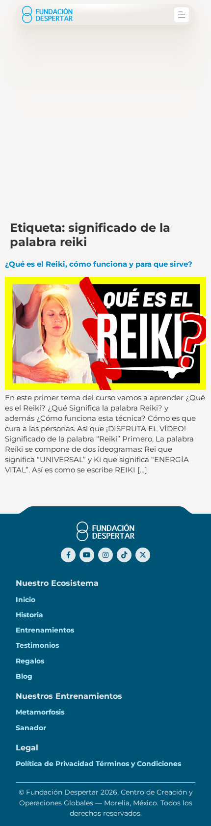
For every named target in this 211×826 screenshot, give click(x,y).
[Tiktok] (124, 555)
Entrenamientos (45, 630)
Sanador (31, 728)
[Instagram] (105, 555)
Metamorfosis (40, 712)
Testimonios (37, 645)
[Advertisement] (105, 110)
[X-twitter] (142, 555)
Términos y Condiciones (138, 764)
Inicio (25, 600)
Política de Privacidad (55, 764)
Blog (24, 676)
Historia (29, 615)
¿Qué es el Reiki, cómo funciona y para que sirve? (98, 264)
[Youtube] (86, 555)
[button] (181, 14)
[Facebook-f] (68, 555)
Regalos (30, 661)
